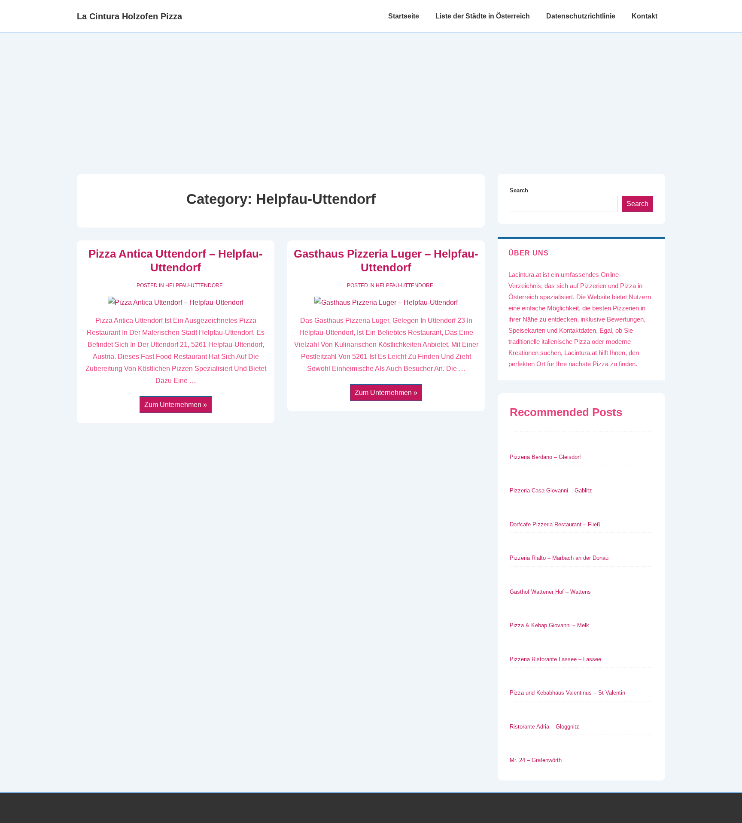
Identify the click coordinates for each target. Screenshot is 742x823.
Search (519, 190)
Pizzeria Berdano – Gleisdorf (545, 457)
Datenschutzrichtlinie (580, 16)
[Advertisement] (371, 97)
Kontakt (644, 16)
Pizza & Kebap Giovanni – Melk (549, 625)
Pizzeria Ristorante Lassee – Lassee (555, 659)
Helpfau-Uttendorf (193, 285)
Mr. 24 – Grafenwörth (536, 760)
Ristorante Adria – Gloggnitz (544, 726)
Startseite (403, 16)
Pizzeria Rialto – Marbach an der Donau (559, 558)
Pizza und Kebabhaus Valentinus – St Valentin (567, 692)
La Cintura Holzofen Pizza (129, 16)
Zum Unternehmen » (175, 405)
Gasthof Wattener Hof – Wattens (550, 592)
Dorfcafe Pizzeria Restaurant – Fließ (555, 524)
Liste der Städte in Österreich (482, 16)
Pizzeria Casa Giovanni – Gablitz (551, 490)
